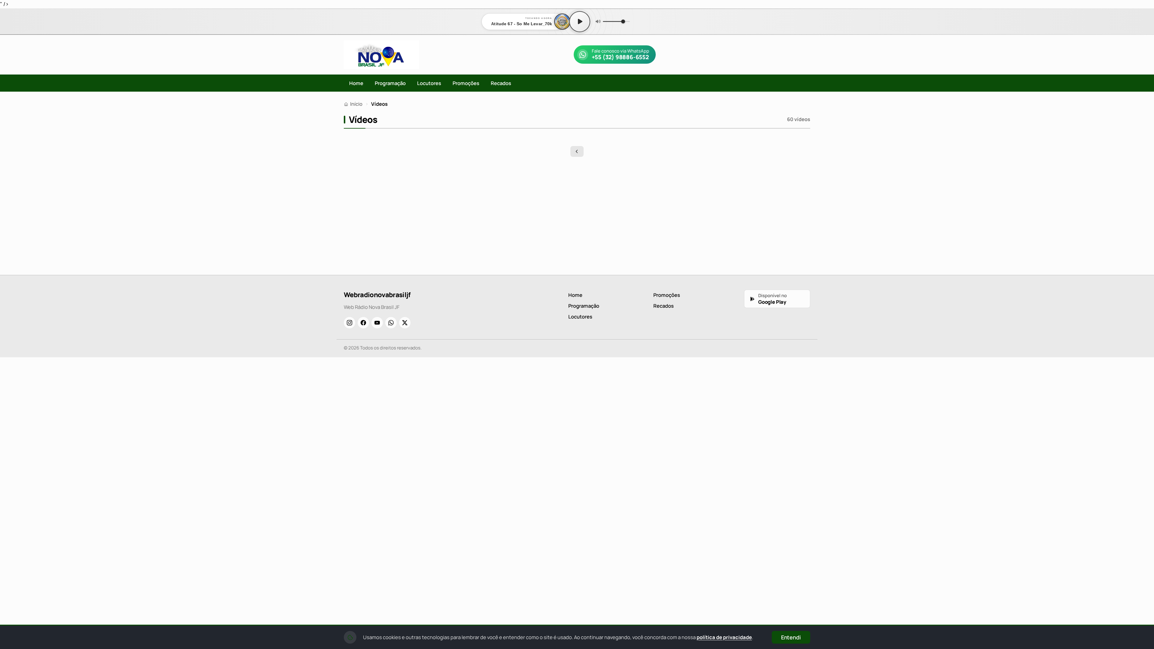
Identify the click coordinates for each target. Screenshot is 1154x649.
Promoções (466, 83)
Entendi (791, 637)
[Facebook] (363, 322)
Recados (501, 83)
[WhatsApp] (391, 322)
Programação (390, 83)
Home (356, 83)
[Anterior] (577, 151)
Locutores (429, 83)
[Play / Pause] (579, 21)
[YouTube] (377, 322)
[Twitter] (405, 322)
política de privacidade (724, 637)
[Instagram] (349, 322)
